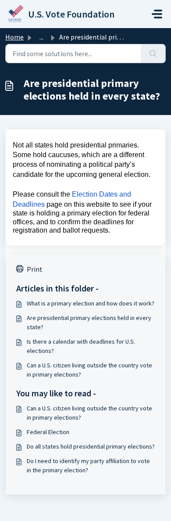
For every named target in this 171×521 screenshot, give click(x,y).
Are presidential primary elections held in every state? (89, 322)
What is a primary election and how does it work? (90, 303)
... (41, 36)
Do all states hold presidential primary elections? (91, 446)
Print (35, 269)
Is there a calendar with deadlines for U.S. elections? (81, 346)
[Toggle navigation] (157, 14)
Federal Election (48, 432)
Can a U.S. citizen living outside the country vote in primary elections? (89, 369)
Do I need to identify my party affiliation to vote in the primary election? (88, 465)
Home (14, 36)
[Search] (153, 53)
